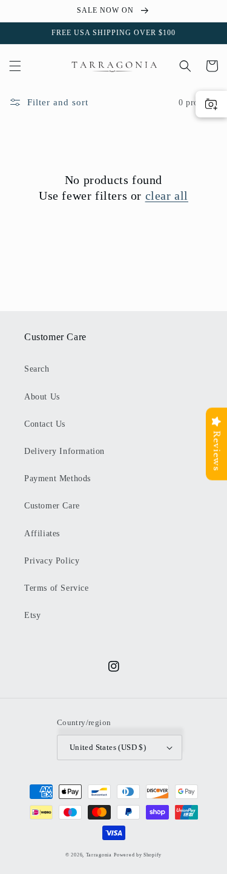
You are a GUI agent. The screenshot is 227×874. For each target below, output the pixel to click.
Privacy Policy (51, 560)
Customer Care (52, 505)
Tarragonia (99, 855)
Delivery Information (64, 451)
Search (37, 368)
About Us (42, 396)
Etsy (32, 615)
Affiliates (42, 533)
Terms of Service (56, 588)
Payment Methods (57, 478)
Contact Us (44, 424)
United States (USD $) (108, 747)
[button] (15, 66)
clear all (166, 195)
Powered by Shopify (138, 855)
